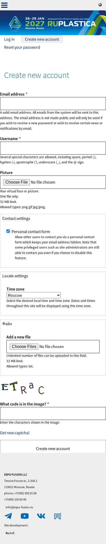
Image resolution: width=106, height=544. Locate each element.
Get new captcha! (15, 432)
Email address (12, 94)
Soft (10, 533)
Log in (9, 39)
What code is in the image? (23, 404)
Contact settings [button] (16, 218)
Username (9, 138)
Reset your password (22, 47)
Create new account (44, 40)
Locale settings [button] (15, 275)
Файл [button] (7, 323)
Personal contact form (31, 231)
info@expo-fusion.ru (19, 507)
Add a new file (18, 336)
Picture (6, 172)
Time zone (15, 289)
